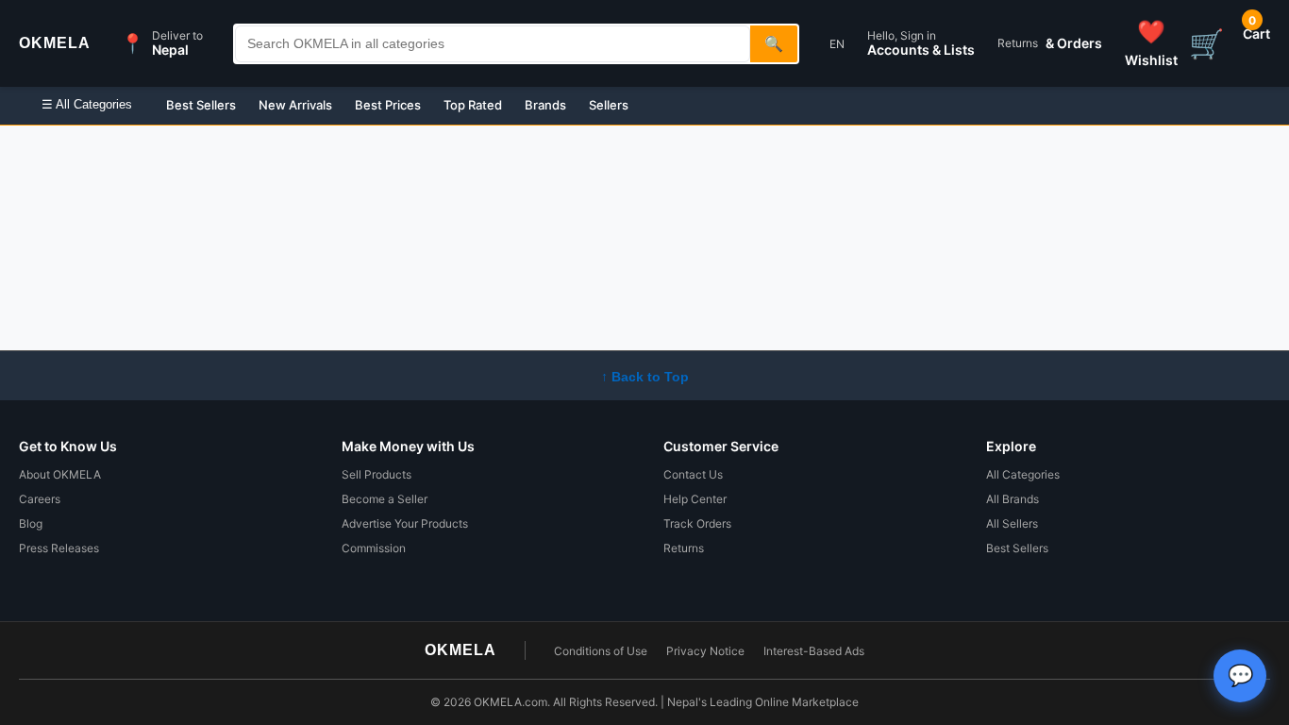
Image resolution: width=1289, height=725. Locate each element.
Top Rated (473, 104)
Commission (374, 548)
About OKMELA (60, 474)
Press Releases (59, 548)
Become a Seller (384, 499)
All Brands (1012, 499)
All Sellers (1012, 523)
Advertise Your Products (405, 523)
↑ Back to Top (645, 376)
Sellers (608, 104)
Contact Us (693, 474)
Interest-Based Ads (813, 651)
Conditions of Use (600, 651)
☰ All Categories (87, 104)
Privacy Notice (705, 651)
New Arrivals (295, 104)
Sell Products (376, 474)
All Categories (1023, 474)
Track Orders (697, 523)
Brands (545, 104)
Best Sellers (201, 104)
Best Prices (388, 104)
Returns (683, 548)
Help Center (695, 499)
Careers (39, 499)
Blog (30, 523)
